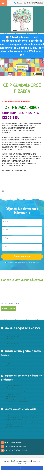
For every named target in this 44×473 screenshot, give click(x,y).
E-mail (5, 246)
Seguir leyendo (8, 308)
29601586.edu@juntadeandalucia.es (15, 446)
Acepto (22, 468)
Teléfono (5, 238)
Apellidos (5, 230)
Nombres (5, 221)
